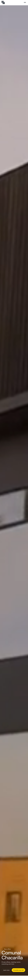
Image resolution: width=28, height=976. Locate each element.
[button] (24, 2)
